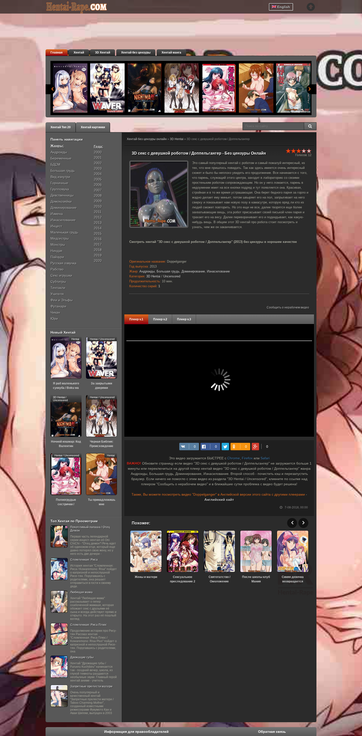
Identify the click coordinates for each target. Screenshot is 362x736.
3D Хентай (102, 52)
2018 (98, 250)
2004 (98, 174)
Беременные (60, 158)
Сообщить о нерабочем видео (288, 307)
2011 (97, 212)
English (283, 7)
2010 (98, 206)
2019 (98, 255)
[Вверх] (310, 7)
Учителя (57, 294)
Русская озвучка (63, 263)
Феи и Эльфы (61, 300)
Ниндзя (56, 251)
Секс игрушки (61, 275)
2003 (98, 168)
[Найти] (310, 126)
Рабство (57, 269)
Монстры (57, 245)
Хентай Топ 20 (60, 127)
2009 (98, 201)
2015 (98, 233)
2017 (98, 244)
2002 (98, 163)
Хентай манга (171, 52)
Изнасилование (218, 271)
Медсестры (59, 238)
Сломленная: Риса (84, 559)
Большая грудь (168, 271)
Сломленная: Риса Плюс (88, 625)
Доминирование (193, 271)
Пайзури (57, 257)
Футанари (58, 306)
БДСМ (55, 164)
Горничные (59, 183)
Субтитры (58, 282)
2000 (98, 152)
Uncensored (171, 276)
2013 (98, 223)
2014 (98, 228)
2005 (98, 179)
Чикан (55, 312)
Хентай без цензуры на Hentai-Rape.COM (82, 7)
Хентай (79, 52)
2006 (98, 185)
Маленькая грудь (64, 232)
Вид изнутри (60, 177)
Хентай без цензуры (135, 52)
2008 (98, 195)
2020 (98, 261)
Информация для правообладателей (136, 732)
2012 (98, 217)
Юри (54, 319)
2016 (98, 239)
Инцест (56, 226)
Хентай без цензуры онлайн (147, 139)
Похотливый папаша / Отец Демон (90, 528)
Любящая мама (81, 592)
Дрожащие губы (82, 657)
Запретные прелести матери (91, 686)
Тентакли (57, 288)
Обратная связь (272, 732)
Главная (56, 52)
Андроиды (147, 271)
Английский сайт (219, 500)
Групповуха (59, 189)
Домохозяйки (61, 201)
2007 (98, 190)
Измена (56, 214)
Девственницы (62, 195)
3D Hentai (176, 139)
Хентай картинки (93, 127)
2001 (98, 158)
